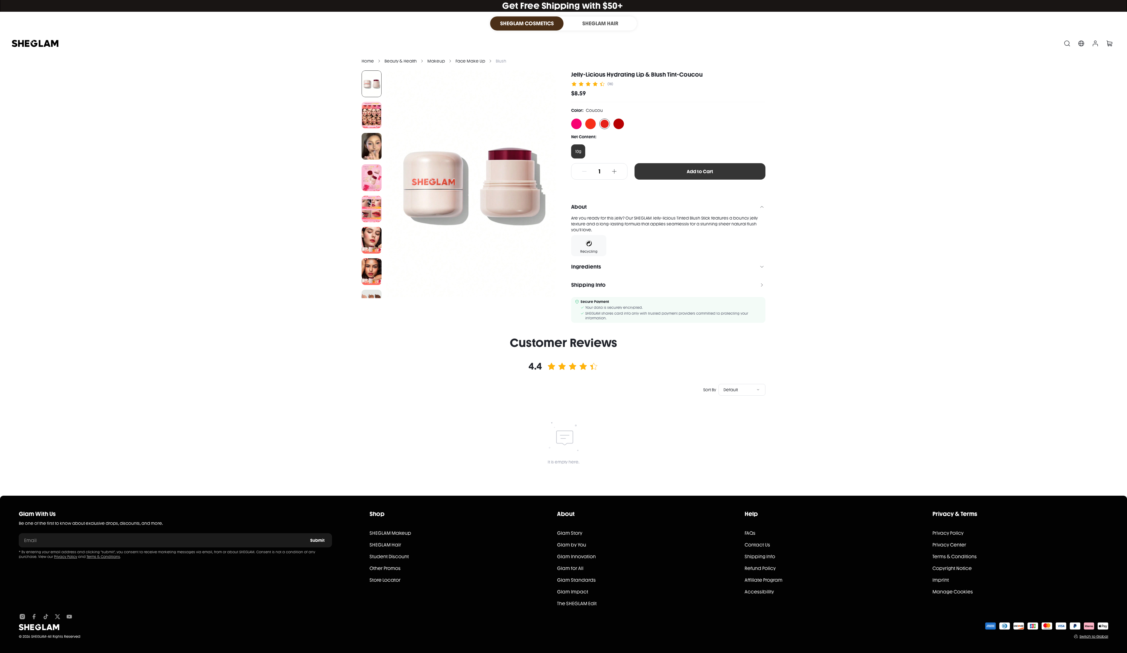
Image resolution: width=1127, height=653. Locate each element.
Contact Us (757, 545)
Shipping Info (760, 556)
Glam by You (571, 545)
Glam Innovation (576, 556)
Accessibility (759, 592)
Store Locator (385, 580)
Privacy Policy (65, 557)
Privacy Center (949, 545)
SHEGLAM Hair (385, 545)
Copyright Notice (952, 568)
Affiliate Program (763, 580)
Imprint (940, 580)
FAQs (750, 533)
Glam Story (569, 533)
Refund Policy (760, 568)
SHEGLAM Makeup (390, 533)
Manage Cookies (952, 592)
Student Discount (389, 556)
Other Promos (385, 568)
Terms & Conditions (103, 557)
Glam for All (570, 568)
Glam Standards (576, 580)
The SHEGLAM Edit (577, 603)
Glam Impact (572, 592)
